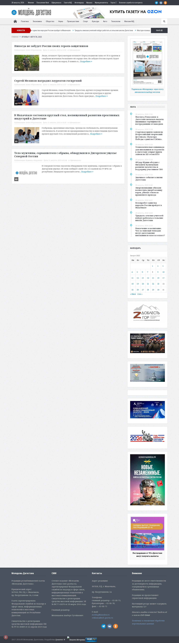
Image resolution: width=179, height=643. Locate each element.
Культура (95, 21)
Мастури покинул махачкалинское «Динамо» (132, 30)
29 (153, 289)
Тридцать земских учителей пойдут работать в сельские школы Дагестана (82, 30)
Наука (60, 21)
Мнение (31, 3)
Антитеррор (79, 3)
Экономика (37, 21)
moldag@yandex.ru (101, 614)
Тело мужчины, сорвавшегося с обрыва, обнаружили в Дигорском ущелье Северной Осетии (65, 154)
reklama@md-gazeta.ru (102, 617)
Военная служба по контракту (130, 3)
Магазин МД (129, 21)
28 (148, 289)
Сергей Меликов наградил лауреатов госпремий (48, 80)
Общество (50, 21)
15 (153, 278)
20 (143, 284)
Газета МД (68, 3)
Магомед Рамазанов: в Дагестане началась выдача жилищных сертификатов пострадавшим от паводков (149, 120)
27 (143, 289)
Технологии (115, 21)
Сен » (139, 294)
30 (158, 289)
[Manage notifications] (6, 637)
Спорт (85, 21)
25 (132, 289)
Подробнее (85, 61)
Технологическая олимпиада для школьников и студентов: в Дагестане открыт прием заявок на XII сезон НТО (149, 151)
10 (163, 272)
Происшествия (73, 21)
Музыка (89, 3)
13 (143, 278)
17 (163, 278)
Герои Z (113, 3)
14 (148, 278)
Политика (25, 21)
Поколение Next (43, 3)
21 (148, 284)
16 (158, 278)
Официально (56, 3)
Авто (105, 21)
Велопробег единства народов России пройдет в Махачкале (148, 205)
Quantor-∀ (60, 639)
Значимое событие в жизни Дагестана (148, 178)
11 (132, 278)
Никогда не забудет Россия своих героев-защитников (51, 46)
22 (153, 284)
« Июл (133, 294)
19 (138, 284)
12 (138, 278)
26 (138, 289)
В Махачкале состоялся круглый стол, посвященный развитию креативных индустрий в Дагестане (67, 117)
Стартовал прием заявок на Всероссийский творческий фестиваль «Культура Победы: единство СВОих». (149, 135)
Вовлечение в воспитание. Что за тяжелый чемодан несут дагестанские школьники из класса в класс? (150, 232)
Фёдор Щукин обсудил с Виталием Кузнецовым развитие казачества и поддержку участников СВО (149, 166)
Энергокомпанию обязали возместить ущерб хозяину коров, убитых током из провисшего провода (148, 191)
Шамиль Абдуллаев (34, 160)
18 (132, 284)
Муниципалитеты (101, 3)
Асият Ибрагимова (34, 50)
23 (158, 284)
